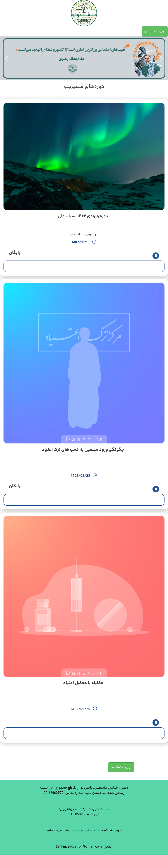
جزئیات (84, 266)
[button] (6, 58)
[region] (84, 58)
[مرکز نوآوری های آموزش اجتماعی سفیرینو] (84, 13)
